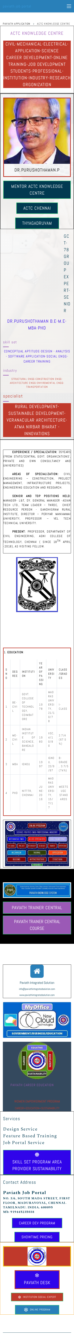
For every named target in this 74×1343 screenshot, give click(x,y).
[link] (37, 1248)
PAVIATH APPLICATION (16, 23)
